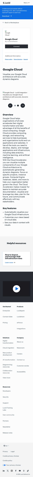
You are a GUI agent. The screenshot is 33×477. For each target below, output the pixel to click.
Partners (6, 421)
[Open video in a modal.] (16, 288)
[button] (15, 105)
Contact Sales (7, 316)
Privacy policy (8, 59)
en (6, 446)
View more (6, 378)
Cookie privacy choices (11, 456)
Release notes (7, 433)
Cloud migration (8, 348)
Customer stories (23, 366)
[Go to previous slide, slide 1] (10, 105)
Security (6, 397)
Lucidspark (20, 310)
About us (20, 342)
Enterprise (6, 310)
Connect (16, 46)
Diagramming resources (7, 366)
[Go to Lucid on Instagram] (12, 471)
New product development (7, 354)
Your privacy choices (13, 465)
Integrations (21, 328)
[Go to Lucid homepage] (9, 3)
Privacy (5, 451)
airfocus (20, 322)
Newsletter (6, 427)
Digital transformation (8, 342)
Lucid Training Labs (8, 409)
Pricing (5, 322)
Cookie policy (7, 460)
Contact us (21, 360)
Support (26, 59)
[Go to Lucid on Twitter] (8, 471)
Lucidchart (20, 316)
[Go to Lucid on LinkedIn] (4, 471)
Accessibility (21, 372)
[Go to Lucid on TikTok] (28, 471)
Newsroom (20, 348)
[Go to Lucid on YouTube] (20, 471)
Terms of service (18, 59)
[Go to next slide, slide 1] (23, 105)
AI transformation (9, 360)
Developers (7, 391)
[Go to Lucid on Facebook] (16, 471)
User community (8, 415)
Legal (12, 451)
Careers (19, 354)
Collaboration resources (7, 372)
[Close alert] (30, 12)
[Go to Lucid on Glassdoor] (24, 471)
